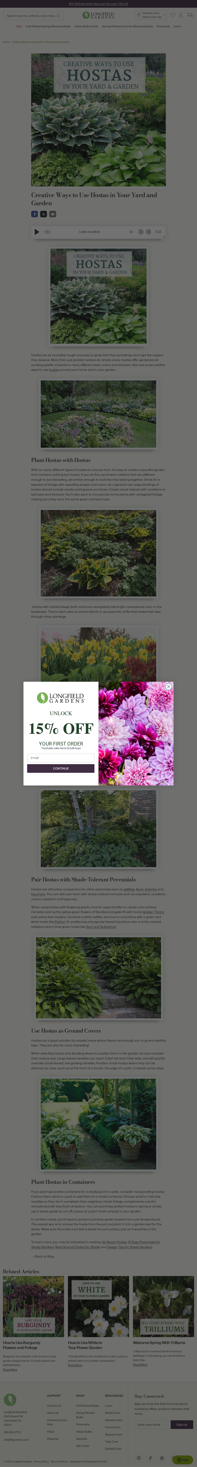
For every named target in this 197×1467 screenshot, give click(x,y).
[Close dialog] (168, 686)
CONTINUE (61, 768)
